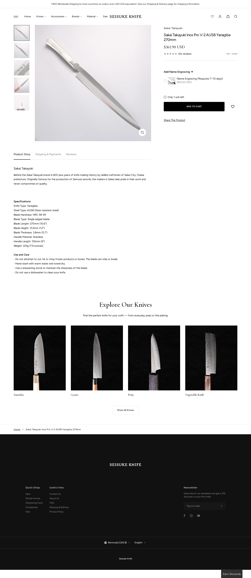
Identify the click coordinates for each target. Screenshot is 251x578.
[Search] (235, 16)
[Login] (220, 16)
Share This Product (174, 120)
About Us (54, 498)
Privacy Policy (57, 511)
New (28, 494)
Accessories (57, 16)
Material (91, 16)
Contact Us (55, 494)
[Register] (221, 506)
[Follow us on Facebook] (184, 515)
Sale (105, 16)
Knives (40, 16)
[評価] (212, 16)
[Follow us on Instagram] (191, 515)
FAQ (52, 503)
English (138, 542)
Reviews (71, 154)
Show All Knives (125, 410)
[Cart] (227, 16)
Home (27, 16)
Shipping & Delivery (59, 507)
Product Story (22, 154)
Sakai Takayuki (173, 28)
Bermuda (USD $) (117, 542)
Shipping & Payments (48, 154)
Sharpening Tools (34, 503)
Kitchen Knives (33, 498)
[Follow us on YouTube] (198, 515)
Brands (75, 16)
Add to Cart (194, 106)
